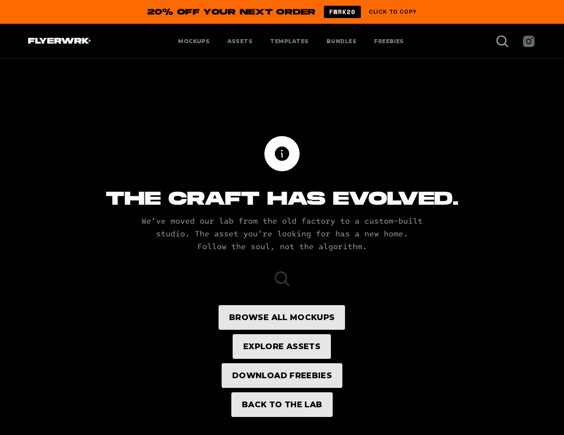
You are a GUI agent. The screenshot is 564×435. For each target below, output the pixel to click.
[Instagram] (529, 41)
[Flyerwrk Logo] (58, 41)
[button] (282, 12)
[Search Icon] (502, 41)
